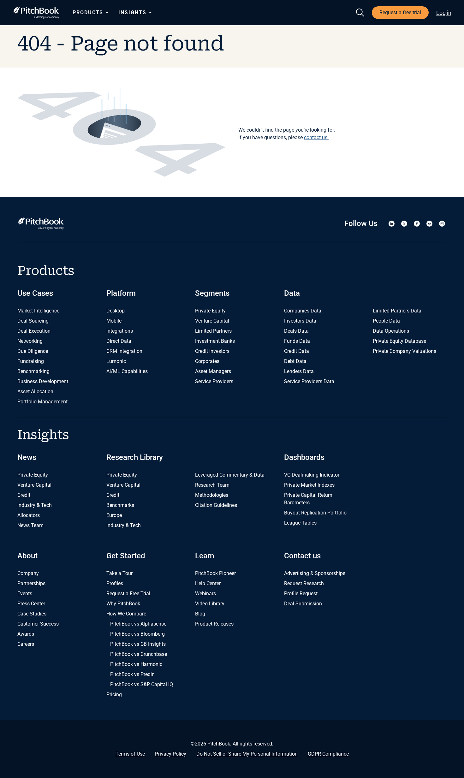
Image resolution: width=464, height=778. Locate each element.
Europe (114, 515)
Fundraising (30, 361)
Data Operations (391, 331)
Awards (25, 634)
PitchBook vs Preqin (132, 674)
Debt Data (295, 361)
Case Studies (31, 614)
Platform (121, 293)
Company (28, 573)
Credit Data (296, 351)
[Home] (36, 12)
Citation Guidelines (216, 505)
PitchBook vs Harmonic (136, 664)
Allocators (28, 515)
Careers (25, 644)
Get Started (125, 555)
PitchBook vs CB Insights (138, 644)
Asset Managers (213, 371)
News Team (30, 525)
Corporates (207, 361)
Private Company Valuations (404, 351)
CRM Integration (124, 351)
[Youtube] (429, 223)
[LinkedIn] (391, 223)
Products (88, 12)
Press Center (31, 604)
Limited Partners (213, 331)
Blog (200, 614)
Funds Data (297, 341)
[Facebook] (416, 223)
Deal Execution (34, 331)
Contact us (302, 555)
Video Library (209, 604)
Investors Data (300, 321)
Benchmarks (120, 505)
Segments (212, 293)
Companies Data (302, 311)
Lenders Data (299, 371)
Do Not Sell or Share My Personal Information (247, 754)
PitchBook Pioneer (215, 573)
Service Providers (214, 381)
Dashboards (304, 457)
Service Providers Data (309, 381)
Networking (30, 341)
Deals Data (296, 331)
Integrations (119, 331)
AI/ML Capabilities (127, 371)
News (26, 457)
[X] (404, 223)
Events (24, 594)
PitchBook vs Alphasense (138, 624)
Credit (23, 495)
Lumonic (116, 361)
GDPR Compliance (328, 754)
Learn (204, 555)
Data (292, 293)
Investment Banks (215, 341)
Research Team (212, 485)
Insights (132, 12)
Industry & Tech (34, 505)
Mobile (114, 321)
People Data (386, 321)
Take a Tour (119, 573)
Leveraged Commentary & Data (230, 475)
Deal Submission (303, 604)
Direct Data (118, 341)
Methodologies (211, 495)
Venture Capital (212, 321)
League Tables (300, 523)
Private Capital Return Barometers (308, 499)
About (27, 555)
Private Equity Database (399, 341)
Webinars (205, 594)
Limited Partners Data (397, 311)
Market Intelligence (38, 311)
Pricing (114, 695)
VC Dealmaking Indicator (311, 475)
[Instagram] (442, 223)
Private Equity (210, 311)
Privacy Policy (170, 754)
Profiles (114, 583)
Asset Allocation (35, 392)
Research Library (134, 457)
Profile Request (301, 594)
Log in (443, 12)
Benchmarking (33, 371)
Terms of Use (130, 754)
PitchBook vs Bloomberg (137, 634)
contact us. (316, 137)
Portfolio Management (42, 402)
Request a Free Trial (128, 594)
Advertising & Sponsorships (314, 573)
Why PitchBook (123, 604)
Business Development (42, 381)
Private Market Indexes (309, 485)
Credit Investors (212, 351)
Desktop (115, 311)
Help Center (208, 583)
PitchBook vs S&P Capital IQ (141, 684)
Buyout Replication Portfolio (315, 513)
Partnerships (31, 583)
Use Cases (35, 293)
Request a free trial (400, 12)
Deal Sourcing (33, 321)
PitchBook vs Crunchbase (138, 654)
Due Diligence (32, 351)
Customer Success (38, 624)
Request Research (304, 583)
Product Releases (214, 624)
